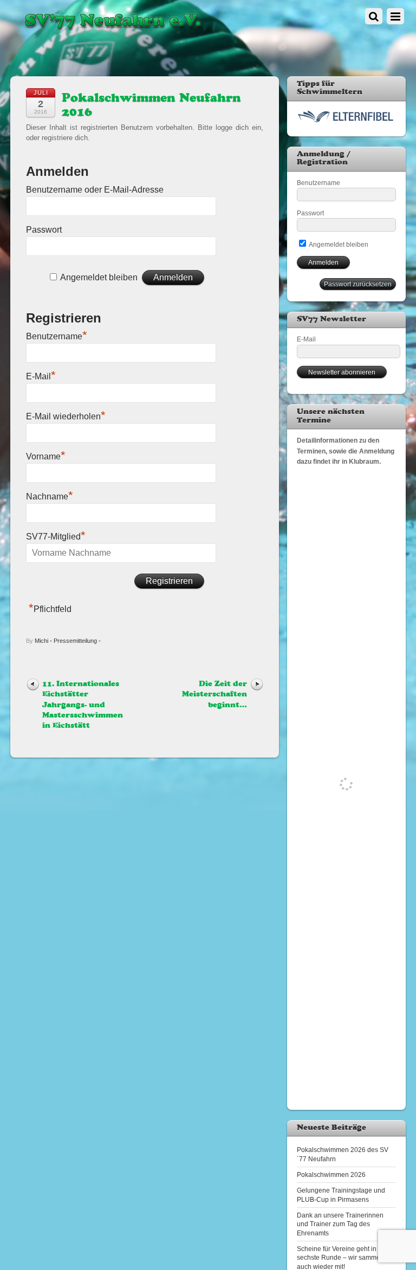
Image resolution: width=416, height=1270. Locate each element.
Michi (41, 640)
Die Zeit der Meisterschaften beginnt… (214, 694)
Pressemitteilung (75, 640)
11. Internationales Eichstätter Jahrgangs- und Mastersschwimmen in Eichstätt (82, 705)
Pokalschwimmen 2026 (331, 1174)
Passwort (44, 229)
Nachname (49, 496)
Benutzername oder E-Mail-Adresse (95, 189)
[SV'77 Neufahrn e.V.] (111, 30)
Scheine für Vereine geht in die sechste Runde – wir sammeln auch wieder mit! (342, 1257)
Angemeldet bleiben (99, 277)
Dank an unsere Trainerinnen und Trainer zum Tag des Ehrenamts (340, 1224)
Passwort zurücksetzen (358, 283)
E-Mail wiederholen (66, 416)
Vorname (46, 456)
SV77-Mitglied (56, 536)
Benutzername (56, 336)
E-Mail (41, 376)
